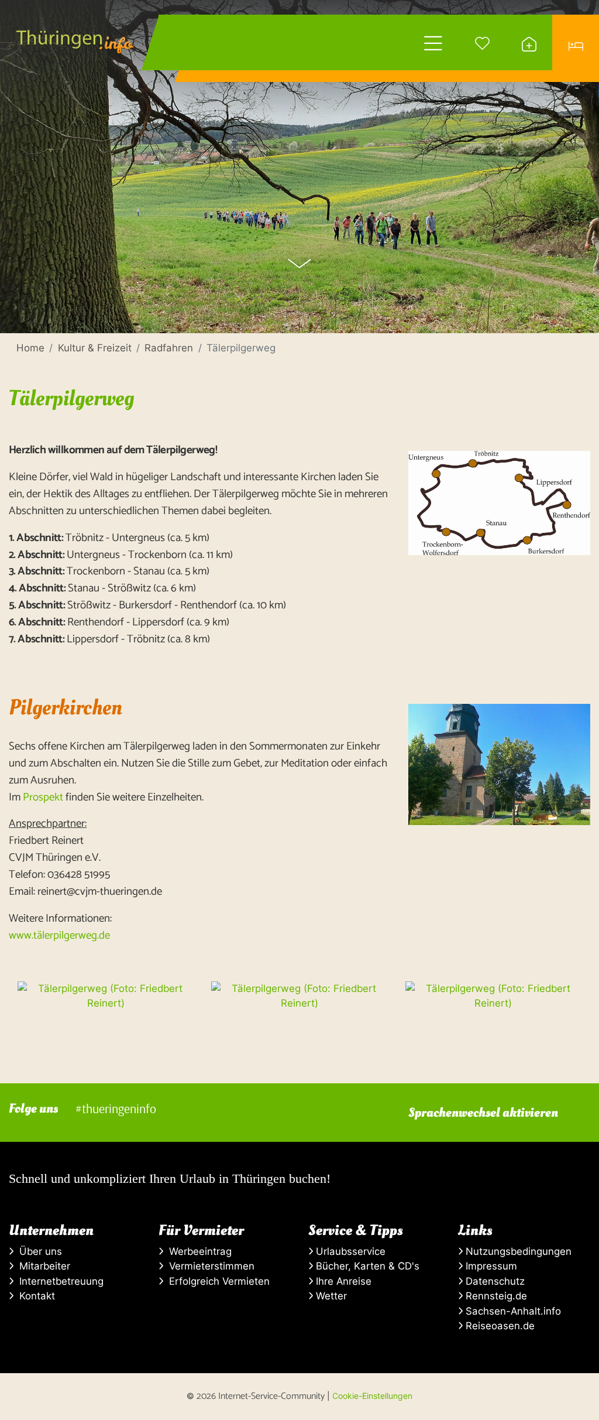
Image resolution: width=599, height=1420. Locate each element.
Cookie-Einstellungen (372, 1396)
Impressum (490, 1266)
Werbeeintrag (197, 1251)
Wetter (330, 1296)
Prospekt (43, 797)
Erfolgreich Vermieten (216, 1281)
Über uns (37, 1251)
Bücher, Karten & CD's (366, 1266)
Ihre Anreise (342, 1281)
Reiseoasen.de (499, 1326)
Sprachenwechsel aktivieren (483, 1112)
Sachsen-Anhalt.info (512, 1311)
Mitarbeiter (41, 1266)
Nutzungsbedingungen (517, 1251)
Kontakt (34, 1296)
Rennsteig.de (495, 1296)
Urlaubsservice (349, 1251)
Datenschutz (494, 1281)
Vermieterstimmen (208, 1266)
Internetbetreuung (58, 1281)
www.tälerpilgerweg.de (59, 935)
